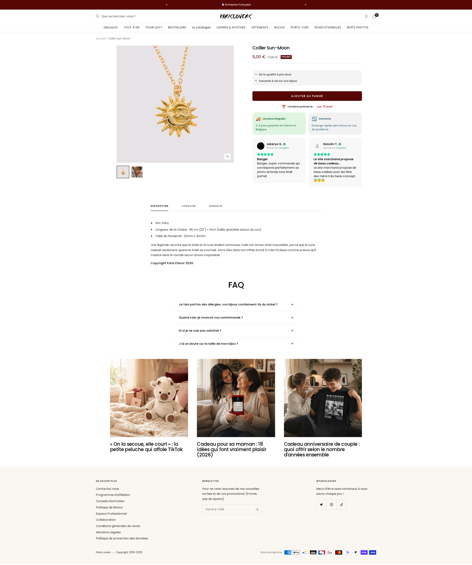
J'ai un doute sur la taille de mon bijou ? (208, 344)
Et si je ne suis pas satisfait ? (200, 330)
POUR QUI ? (154, 27)
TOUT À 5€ (132, 27)
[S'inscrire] (256, 509)
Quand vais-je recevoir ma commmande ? (211, 317)
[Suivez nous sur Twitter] (321, 504)
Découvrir (111, 27)
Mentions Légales (108, 532)
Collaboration (106, 520)
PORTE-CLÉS (300, 27)
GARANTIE (215, 206)
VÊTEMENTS (259, 27)
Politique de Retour (109, 507)
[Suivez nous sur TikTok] (341, 504)
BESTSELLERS (177, 27)
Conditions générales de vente (118, 526)
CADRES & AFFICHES (230, 27)
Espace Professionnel (111, 514)
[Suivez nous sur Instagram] (331, 504)
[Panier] (374, 16)
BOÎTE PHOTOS (357, 27)
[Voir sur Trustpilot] (260, 146)
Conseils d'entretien (110, 501)
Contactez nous (107, 489)
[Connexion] (366, 16)
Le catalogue (201, 27)
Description (159, 206)
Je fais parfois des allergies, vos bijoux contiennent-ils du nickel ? (228, 304)
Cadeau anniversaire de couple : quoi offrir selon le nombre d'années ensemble (322, 449)
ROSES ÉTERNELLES (328, 27)
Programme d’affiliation (113, 495)
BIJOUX (279, 27)
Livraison (189, 206)
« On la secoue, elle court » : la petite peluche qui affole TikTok (146, 447)
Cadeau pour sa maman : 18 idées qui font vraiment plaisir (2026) (231, 449)
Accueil (100, 38)
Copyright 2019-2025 (129, 552)
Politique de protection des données (122, 538)
